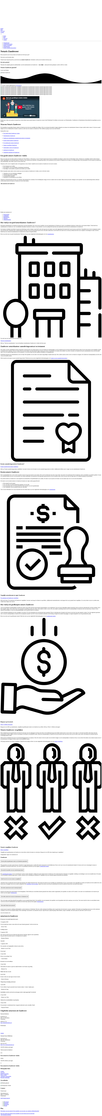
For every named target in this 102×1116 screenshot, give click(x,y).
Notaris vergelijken (7, 45)
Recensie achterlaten (5, 1077)
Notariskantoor (6, 46)
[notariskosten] (51, 592)
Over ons (3, 31)
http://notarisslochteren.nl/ (6, 1022)
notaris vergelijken (58, 741)
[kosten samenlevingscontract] (51, 461)
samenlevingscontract (7, 873)
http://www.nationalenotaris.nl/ (7, 1044)
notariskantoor (51, 234)
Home (2, 28)
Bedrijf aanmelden (5, 1073)
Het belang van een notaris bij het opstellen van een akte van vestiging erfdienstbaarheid (20, 1111)
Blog (2, 29)
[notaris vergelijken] (51, 844)
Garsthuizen (6, 215)
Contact (2, 32)
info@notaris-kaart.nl (5, 1098)
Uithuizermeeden (7, 219)
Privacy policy (4, 1075)
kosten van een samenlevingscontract (59, 358)
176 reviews (18, 85)
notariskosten (52, 489)
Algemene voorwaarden (6, 1076)
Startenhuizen (6, 217)
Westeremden (6, 214)
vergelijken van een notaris (32, 884)
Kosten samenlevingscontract (9, 47)
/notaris (2, 1033)
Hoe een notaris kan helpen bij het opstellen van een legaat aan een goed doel (17, 1113)
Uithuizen (5, 218)
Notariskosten (6, 42)
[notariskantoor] (51, 337)
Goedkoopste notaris (7, 44)
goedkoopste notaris (51, 616)
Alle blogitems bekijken (6, 1114)
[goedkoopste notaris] (51, 719)
